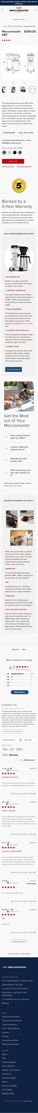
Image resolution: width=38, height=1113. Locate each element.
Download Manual (13, 369)
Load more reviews (19, 941)
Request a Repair (9, 1078)
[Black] (15, 152)
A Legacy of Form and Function (15, 988)
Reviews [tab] (15, 649)
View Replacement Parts (24, 167)
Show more (13, 755)
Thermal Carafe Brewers (15, 26)
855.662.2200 (8, 1093)
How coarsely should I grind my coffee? (20, 436)
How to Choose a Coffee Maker (19, 954)
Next (23, 19)
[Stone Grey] (20, 152)
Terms (25, 1101)
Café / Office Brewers (11, 1028)
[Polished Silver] (9, 152)
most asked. (17, 486)
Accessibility (7, 1089)
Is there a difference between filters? (19, 448)
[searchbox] (10, 740)
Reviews (5, 1003)
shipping (19, 749)
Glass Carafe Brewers (11, 1017)
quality (5, 749)
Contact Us (6, 1074)
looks (12, 749)
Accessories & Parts (10, 1040)
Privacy (30, 1101)
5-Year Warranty (8, 1066)
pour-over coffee (26, 324)
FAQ (4, 1058)
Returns (5, 1082)
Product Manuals (9, 1062)
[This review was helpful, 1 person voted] (30, 872)
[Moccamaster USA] (19, 9)
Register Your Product (11, 1070)
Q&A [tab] (24, 649)
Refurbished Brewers (10, 1044)
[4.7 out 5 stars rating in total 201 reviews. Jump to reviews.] (7, 40)
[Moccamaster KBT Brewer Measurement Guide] (19, 62)
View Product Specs (8, 167)
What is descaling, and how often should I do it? (20, 473)
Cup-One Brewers (9, 1024)
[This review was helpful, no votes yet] (30, 794)
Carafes (5, 1036)
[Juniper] (4, 152)
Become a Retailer (9, 1086)
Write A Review (19, 692)
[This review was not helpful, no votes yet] (34, 794)
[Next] (24, 82)
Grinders (5, 1032)
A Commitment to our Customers (15, 999)
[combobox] (27, 760)
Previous (16, 19)
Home (5, 26)
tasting (5, 755)
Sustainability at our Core (12, 984)
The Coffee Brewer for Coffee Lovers (17, 981)
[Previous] (13, 82)
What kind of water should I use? (18, 459)
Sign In (5, 1054)
